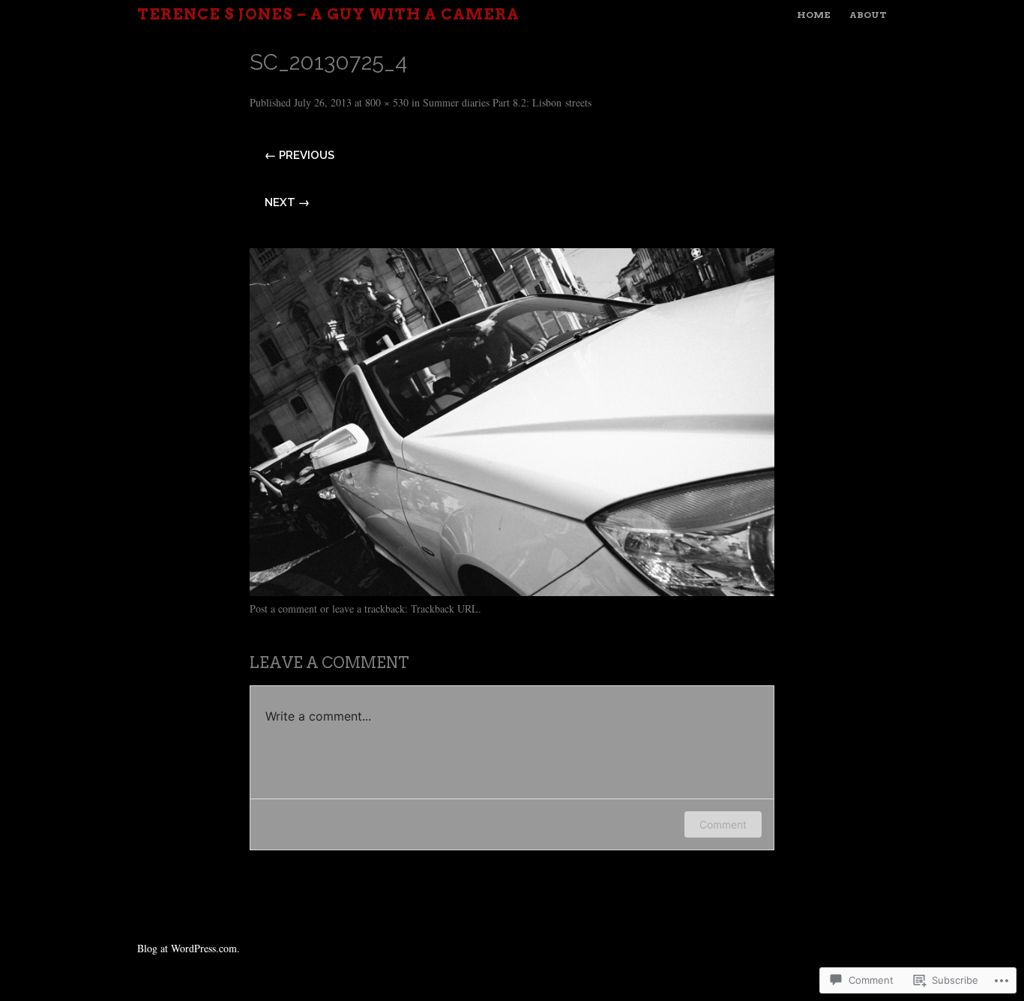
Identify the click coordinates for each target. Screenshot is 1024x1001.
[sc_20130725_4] (512, 590)
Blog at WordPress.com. (188, 948)
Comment (723, 824)
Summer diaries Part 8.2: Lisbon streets (507, 102)
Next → (287, 202)
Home (814, 14)
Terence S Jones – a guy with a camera (328, 14)
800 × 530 (387, 102)
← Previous (299, 155)
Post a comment (283, 608)
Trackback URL (444, 608)
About (868, 14)
